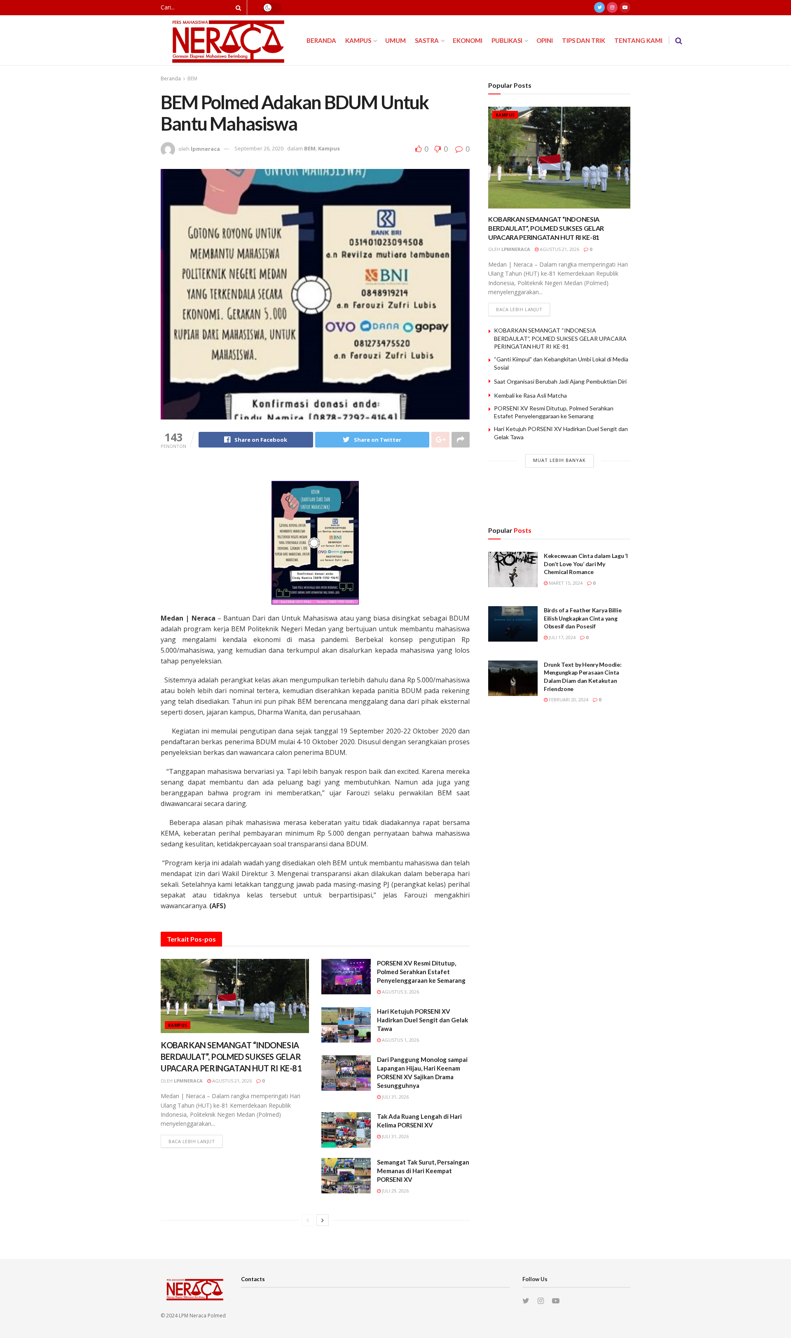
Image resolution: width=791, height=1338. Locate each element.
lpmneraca (205, 148)
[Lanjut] (322, 1220)
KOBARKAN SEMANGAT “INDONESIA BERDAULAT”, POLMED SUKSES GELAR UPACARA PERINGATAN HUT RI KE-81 (231, 1056)
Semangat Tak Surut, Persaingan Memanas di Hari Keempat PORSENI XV (423, 1170)
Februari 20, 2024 (568, 699)
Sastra (427, 40)
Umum (395, 40)
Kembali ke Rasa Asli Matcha (530, 395)
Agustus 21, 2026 (231, 1081)
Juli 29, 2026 (395, 1191)
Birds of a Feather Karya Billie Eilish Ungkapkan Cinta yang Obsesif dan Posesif (582, 618)
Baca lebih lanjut (191, 1141)
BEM (192, 78)
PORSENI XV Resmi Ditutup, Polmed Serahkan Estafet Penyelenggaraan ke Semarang (421, 971)
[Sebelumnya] (308, 1220)
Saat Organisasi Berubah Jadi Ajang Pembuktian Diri (560, 381)
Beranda (321, 40)
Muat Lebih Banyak (559, 460)
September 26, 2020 (258, 148)
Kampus (358, 40)
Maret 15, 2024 (565, 583)
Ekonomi (467, 40)
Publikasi (506, 40)
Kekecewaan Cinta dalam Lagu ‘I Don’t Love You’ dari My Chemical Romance (586, 563)
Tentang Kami (638, 40)
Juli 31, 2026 (395, 1097)
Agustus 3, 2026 (400, 992)
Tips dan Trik (583, 40)
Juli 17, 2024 (562, 637)
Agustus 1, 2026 (400, 1040)
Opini (544, 40)
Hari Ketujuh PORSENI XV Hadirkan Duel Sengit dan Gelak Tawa (422, 1020)
